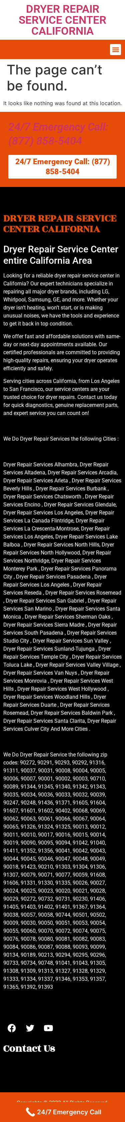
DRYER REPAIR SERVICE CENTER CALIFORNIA (62, 19)
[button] (115, 49)
